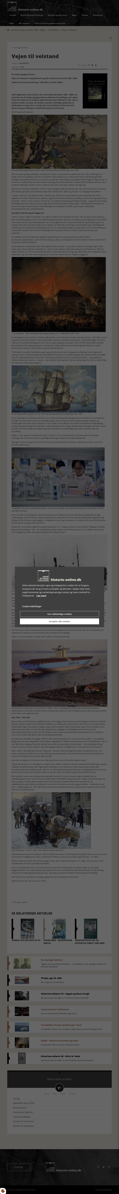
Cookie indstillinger (32, 606)
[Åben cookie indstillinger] (3, 1191)
